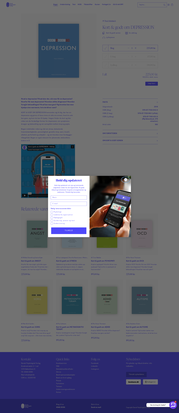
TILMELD (69, 230)
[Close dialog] (125, 179)
